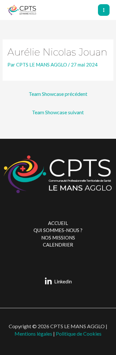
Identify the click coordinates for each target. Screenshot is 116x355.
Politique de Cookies (79, 333)
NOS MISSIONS (58, 237)
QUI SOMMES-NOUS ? (58, 230)
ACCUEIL (58, 223)
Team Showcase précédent (58, 94)
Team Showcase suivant (58, 112)
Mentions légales (34, 333)
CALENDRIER (58, 245)
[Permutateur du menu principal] (104, 10)
